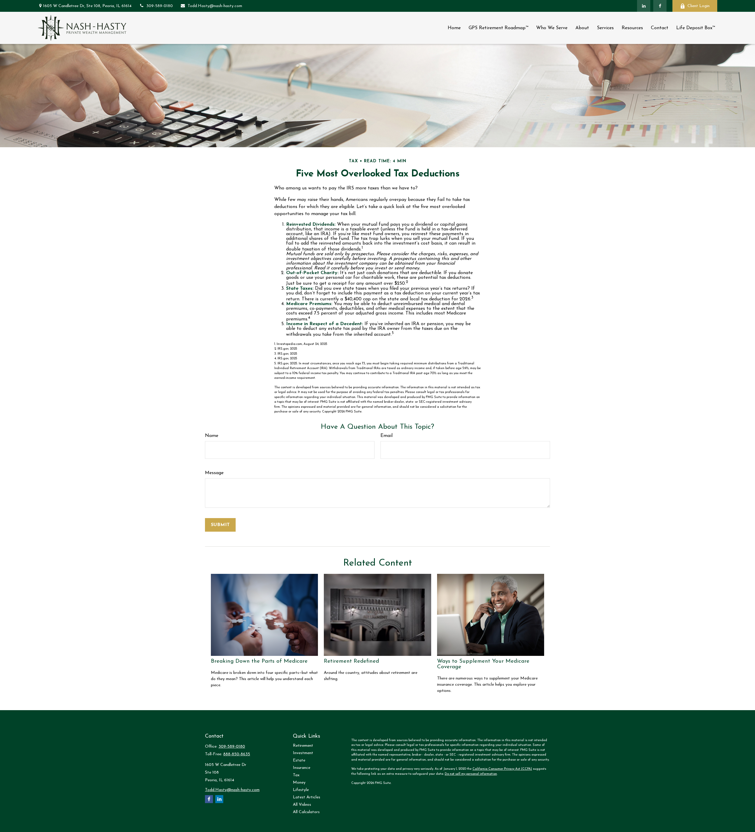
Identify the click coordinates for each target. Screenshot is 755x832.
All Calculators (306, 812)
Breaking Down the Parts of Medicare (259, 661)
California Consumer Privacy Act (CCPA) (502, 769)
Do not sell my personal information (471, 774)
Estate (299, 760)
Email (386, 435)
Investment (303, 753)
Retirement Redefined (351, 661)
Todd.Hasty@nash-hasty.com (215, 6)
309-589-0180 (159, 6)
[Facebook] (660, 6)
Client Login (698, 6)
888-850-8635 (236, 754)
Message (214, 473)
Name (211, 435)
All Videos (302, 804)
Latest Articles (306, 797)
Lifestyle (301, 790)
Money (299, 782)
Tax (296, 775)
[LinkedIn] (643, 6)
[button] (454, 28)
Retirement (303, 745)
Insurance (301, 768)
